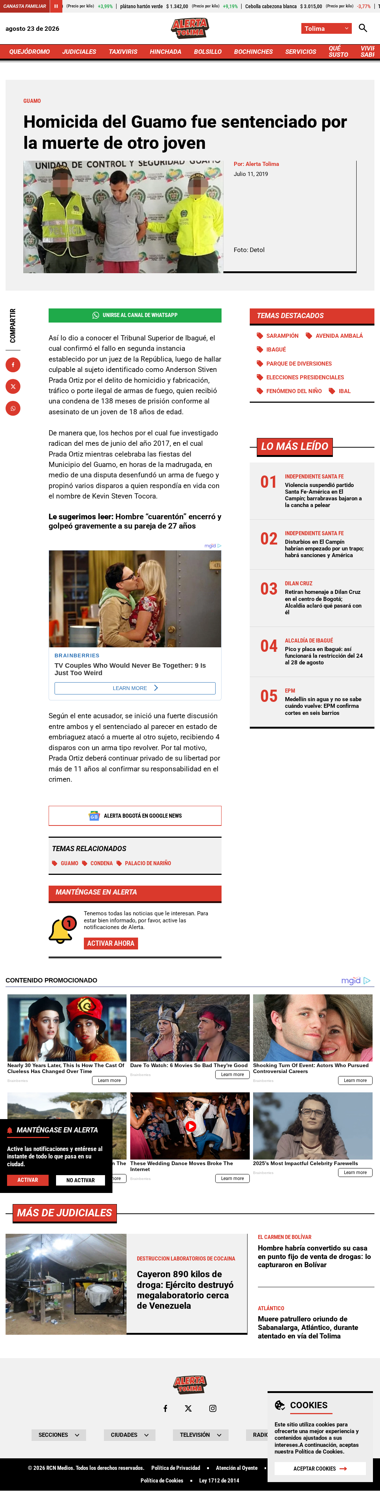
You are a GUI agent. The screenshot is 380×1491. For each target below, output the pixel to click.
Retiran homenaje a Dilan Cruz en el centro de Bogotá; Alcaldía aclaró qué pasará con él (323, 602)
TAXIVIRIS (123, 51)
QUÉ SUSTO (338, 51)
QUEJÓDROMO (29, 51)
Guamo (69, 863)
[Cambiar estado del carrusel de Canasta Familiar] (56, 6)
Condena (102, 863)
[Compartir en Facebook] (13, 364)
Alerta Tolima (262, 164)
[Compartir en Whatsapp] (13, 408)
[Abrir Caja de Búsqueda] (363, 28)
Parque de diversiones (299, 363)
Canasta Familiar (24, 6)
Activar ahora (110, 943)
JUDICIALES (79, 51)
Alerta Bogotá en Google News (143, 815)
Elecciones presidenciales (305, 377)
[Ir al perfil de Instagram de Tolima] (212, 1408)
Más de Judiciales (64, 1213)
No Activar (80, 1180)
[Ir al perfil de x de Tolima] (188, 1408)
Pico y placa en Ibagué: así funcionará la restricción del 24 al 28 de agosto (324, 656)
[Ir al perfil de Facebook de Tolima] (165, 1408)
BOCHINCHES (253, 51)
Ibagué (276, 349)
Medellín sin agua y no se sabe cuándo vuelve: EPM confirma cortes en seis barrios (323, 706)
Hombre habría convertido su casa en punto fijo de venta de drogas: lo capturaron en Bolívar (314, 1256)
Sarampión (282, 336)
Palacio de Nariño (148, 863)
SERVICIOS (300, 51)
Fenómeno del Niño (294, 391)
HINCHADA (165, 51)
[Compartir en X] (13, 386)
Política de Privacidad (175, 1468)
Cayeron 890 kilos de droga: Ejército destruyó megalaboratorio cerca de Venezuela (185, 1290)
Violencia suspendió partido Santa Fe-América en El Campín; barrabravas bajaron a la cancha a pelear (323, 495)
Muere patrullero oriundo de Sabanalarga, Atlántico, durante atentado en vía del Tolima (308, 1327)
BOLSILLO (208, 51)
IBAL (345, 391)
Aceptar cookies (315, 1468)
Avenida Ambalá (339, 336)
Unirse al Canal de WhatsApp (140, 315)
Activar (27, 1180)
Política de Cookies (319, 1451)
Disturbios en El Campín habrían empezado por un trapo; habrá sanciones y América (324, 549)
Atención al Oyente (237, 1468)
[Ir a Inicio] (190, 28)
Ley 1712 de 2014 (219, 1481)
